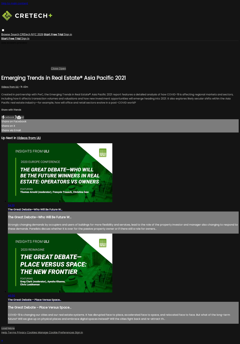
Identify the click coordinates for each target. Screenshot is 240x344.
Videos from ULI (10, 86)
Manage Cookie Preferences (56, 332)
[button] (3, 30)
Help (4, 332)
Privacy (22, 332)
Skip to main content (14, 3)
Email (20, 117)
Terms (12, 332)
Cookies (32, 332)
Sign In (25, 38)
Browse (6, 34)
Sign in (68, 34)
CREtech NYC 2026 (31, 34)
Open (62, 68)
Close (55, 68)
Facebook (8, 117)
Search (15, 34)
